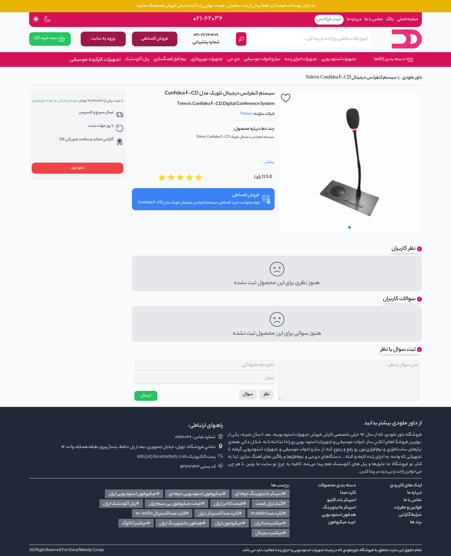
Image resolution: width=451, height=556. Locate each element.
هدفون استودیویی (339, 515)
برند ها (416, 522)
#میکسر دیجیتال (270, 533)
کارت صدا (348, 493)
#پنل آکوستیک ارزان (121, 504)
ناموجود (77, 168)
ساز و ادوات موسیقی (262, 59)
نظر (266, 394)
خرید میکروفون (342, 522)
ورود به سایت (103, 39)
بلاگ (390, 19)
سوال (248, 394)
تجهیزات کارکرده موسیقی (98, 60)
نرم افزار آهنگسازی (170, 59)
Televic (246, 114)
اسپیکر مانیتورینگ (339, 508)
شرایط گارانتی (410, 515)
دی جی (233, 59)
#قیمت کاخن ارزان (230, 504)
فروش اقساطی (154, 39)
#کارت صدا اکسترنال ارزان (220, 514)
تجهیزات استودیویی (338, 59)
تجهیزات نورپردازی (207, 59)
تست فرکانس (329, 19)
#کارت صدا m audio (268, 514)
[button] (349, 227)
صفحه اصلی (407, 19)
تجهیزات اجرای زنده (301, 59)
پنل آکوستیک (137, 59)
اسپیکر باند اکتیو (341, 500)
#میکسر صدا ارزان (270, 523)
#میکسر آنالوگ (136, 523)
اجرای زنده (282, 550)
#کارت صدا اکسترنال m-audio (162, 514)
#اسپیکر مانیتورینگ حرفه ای (260, 494)
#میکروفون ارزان (230, 523)
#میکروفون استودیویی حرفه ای (197, 494)
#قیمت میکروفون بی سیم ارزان (176, 504)
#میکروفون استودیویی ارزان (134, 494)
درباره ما (354, 19)
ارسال (146, 396)
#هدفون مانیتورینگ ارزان (182, 523)
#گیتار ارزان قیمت (270, 504)
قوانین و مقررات (408, 508)
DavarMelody (80, 550)
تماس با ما (373, 19)
